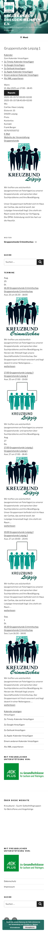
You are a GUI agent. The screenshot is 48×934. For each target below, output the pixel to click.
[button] (16, 58)
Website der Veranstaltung (16, 137)
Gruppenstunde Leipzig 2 (16, 535)
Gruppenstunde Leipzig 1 (15, 451)
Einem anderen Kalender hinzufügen (21, 75)
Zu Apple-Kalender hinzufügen (18, 72)
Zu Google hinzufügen (14, 65)
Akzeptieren (29, 927)
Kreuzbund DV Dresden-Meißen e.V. (22, 20)
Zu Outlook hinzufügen (14, 68)
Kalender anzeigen (13, 711)
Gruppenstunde (11, 140)
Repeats (11, 93)
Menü (25, 37)
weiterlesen (9, 366)
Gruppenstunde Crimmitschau (18, 291)
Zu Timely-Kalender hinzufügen (19, 62)
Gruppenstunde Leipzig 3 (16, 376)
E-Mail (7, 134)
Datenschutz (10, 881)
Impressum (9, 887)
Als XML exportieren (13, 78)
